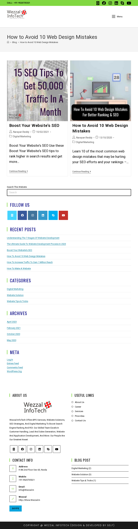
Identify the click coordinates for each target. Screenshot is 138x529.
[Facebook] (22, 215)
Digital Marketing (22, 136)
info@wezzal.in (26, 490)
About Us (79, 402)
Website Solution (15, 295)
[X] (12, 215)
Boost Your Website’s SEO (34, 125)
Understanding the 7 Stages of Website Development (33, 238)
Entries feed (13, 363)
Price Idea (79, 416)
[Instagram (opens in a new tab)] (110, 3)
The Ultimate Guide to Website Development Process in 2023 (36, 244)
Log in (10, 359)
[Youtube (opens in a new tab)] (128, 3)
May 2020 (11, 340)
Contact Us (80, 420)
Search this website (17, 187)
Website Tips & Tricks (17, 301)
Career (78, 406)
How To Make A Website (19, 268)
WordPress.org (14, 371)
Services (79, 411)
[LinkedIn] (42, 215)
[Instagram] (32, 215)
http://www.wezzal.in (29, 500)
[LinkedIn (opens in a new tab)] (116, 3)
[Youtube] (63, 215)
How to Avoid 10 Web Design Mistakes (39, 42)
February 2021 (14, 328)
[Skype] (53, 215)
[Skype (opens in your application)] (122, 3)
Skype (15, 508)
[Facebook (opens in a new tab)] (104, 3)
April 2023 (12, 321)
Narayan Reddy (21, 132)
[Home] (8, 42)
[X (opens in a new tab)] (98, 3)
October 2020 (13, 334)
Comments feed (15, 367)
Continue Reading (18, 171)
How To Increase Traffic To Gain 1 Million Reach (30, 262)
